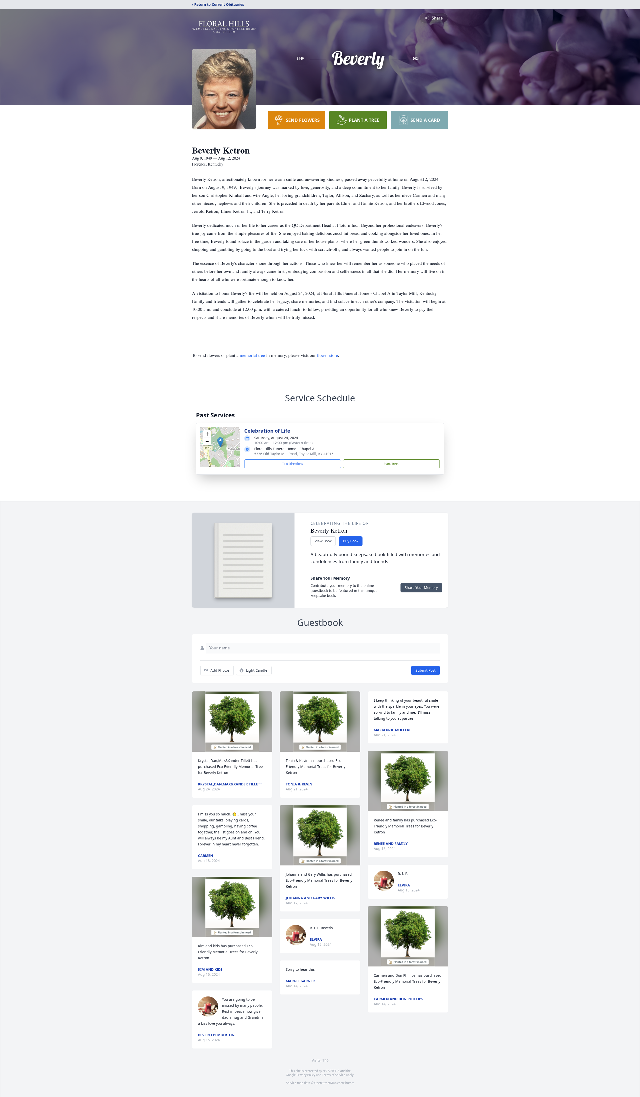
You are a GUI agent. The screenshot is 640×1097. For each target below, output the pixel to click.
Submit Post (426, 670)
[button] (220, 442)
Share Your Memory (421, 587)
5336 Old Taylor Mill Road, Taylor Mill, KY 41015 (294, 453)
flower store (327, 355)
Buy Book (350, 541)
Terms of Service (333, 1075)
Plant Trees (391, 464)
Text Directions (292, 464)
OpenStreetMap (325, 1083)
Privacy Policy (305, 1075)
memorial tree (252, 355)
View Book (323, 541)
